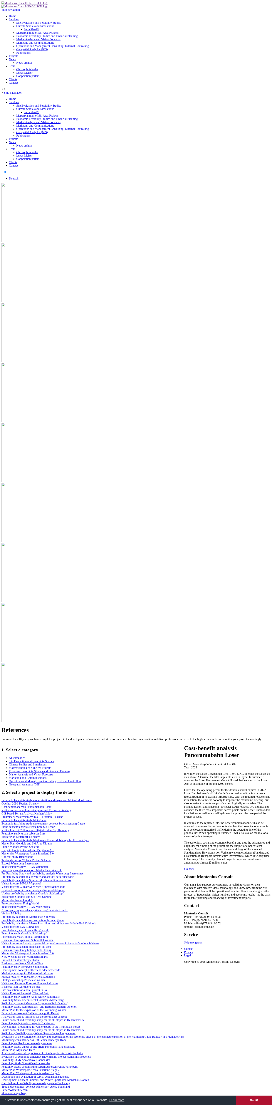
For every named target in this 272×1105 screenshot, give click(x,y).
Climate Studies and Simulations (35, 26)
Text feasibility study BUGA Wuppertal (24, 866)
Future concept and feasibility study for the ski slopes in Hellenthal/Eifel (43, 1020)
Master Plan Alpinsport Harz (18, 1050)
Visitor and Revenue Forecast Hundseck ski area (29, 983)
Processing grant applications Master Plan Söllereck (31, 870)
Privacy (188, 952)
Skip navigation (10, 9)
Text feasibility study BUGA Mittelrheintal (26, 906)
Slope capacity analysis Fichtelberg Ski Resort (28, 826)
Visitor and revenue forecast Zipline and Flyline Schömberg (36, 810)
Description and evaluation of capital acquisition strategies (35, 1076)
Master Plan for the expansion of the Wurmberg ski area (33, 1010)
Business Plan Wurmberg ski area (21, 986)
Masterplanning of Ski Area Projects (37, 32)
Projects (13, 56)
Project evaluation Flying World (20, 903)
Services (14, 19)
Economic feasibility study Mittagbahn (23, 820)
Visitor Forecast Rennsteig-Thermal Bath (25, 993)
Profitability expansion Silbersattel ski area (26, 946)
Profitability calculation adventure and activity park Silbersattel (37, 876)
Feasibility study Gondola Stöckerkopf (23, 933)
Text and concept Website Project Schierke (26, 860)
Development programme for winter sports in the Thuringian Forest (40, 1026)
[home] (24, 3)
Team (12, 66)
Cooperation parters (27, 76)
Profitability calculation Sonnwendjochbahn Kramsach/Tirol (36, 880)
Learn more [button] (116, 1100)
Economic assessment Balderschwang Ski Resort (30, 1013)
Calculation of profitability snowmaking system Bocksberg (35, 1083)
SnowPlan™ (31, 29)
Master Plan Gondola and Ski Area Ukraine (26, 843)
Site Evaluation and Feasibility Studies (38, 22)
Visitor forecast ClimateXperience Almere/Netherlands (33, 886)
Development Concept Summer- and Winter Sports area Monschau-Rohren (45, 1080)
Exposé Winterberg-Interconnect (20, 863)
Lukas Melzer (24, 72)
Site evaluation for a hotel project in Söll (24, 990)
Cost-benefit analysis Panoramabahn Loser (26, 806)
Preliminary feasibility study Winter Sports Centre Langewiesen (38, 1033)
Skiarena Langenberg (13, 1093)
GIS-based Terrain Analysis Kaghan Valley (26, 813)
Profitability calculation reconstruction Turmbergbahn (32, 920)
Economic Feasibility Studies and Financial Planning (47, 36)
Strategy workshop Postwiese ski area (23, 980)
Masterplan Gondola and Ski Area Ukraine (26, 896)
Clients (13, 79)
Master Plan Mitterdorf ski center (20, 836)
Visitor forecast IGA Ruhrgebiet (20, 926)
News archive (24, 62)
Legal (187, 955)
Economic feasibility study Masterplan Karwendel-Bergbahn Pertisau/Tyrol (45, 840)
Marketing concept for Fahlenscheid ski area (27, 973)
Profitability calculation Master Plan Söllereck (28, 916)
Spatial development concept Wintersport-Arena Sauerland (35, 1086)
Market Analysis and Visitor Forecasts (38, 39)
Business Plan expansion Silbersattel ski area (27, 940)
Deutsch (14, 178)
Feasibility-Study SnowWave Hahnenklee (25, 1060)
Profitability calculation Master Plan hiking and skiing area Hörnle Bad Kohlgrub (48, 923)
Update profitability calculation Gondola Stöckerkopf (32, 893)
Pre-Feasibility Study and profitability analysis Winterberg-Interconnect (42, 873)
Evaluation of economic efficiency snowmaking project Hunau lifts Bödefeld (46, 1056)
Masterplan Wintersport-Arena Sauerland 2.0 (27, 953)
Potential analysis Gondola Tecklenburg (24, 936)
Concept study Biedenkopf (17, 856)
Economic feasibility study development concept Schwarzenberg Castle (43, 823)
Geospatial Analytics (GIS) (32, 49)
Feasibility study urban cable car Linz (23, 833)
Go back (189, 868)
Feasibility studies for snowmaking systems (26, 1043)
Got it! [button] (254, 1100)
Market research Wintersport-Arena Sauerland (28, 976)
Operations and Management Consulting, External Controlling (52, 46)
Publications (23, 52)
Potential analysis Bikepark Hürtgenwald (25, 930)
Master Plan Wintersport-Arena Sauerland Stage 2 (30, 1070)
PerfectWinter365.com (14, 1089)
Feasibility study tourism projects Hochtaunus (28, 1023)
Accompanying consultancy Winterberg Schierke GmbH (34, 910)
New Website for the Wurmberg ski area (24, 956)
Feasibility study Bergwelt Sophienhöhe (24, 966)
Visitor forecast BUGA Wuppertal (21, 883)
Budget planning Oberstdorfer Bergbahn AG (27, 850)
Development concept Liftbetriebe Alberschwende (30, 970)
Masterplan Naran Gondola (17, 900)
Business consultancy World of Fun (22, 963)
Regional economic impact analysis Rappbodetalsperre (33, 890)
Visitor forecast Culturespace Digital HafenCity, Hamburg (35, 830)
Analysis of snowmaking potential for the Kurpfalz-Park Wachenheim (42, 1053)
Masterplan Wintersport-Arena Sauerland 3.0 (27, 853)
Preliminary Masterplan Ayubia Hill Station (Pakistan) (32, 816)
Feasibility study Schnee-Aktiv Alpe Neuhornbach (30, 996)
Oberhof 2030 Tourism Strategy (20, 803)
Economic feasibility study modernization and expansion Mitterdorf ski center (46, 800)
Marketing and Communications (35, 42)
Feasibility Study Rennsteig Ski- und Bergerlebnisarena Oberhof (39, 1006)
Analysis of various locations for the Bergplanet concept (34, 1016)
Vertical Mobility (11, 913)
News (12, 59)
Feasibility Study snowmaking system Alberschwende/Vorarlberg (39, 1066)
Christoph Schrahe (27, 69)
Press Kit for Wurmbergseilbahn (20, 960)
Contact (13, 82)
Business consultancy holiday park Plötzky (26, 950)
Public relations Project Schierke (20, 846)
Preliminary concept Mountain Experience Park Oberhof (34, 1003)
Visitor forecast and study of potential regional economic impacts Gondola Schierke (50, 943)
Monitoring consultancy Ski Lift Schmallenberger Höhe (33, 1040)
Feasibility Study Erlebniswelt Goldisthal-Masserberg (32, 1000)
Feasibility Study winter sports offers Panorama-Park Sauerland (38, 1046)
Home (12, 16)
